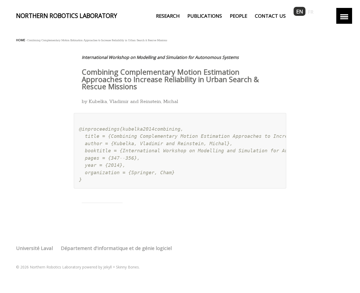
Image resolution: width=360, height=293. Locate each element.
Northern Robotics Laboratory (66, 16)
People (238, 15)
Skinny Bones (127, 267)
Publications (204, 15)
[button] (344, 16)
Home (20, 40)
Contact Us (270, 15)
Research (168, 15)
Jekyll (107, 267)
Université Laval (34, 248)
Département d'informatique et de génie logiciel (116, 248)
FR (310, 11)
